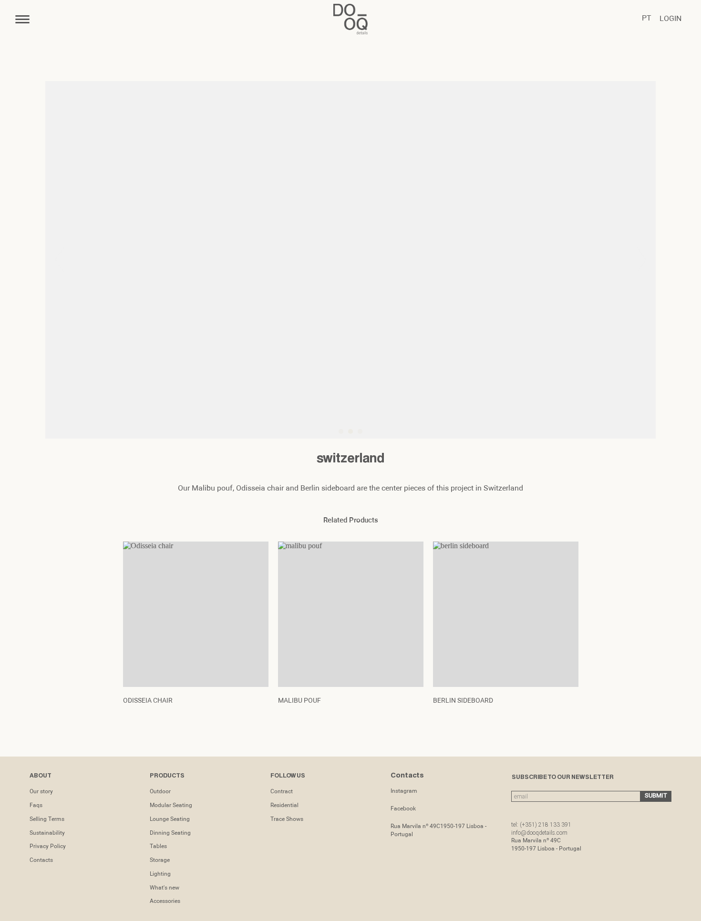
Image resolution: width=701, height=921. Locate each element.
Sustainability (47, 833)
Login (670, 19)
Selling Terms (47, 819)
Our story (41, 792)
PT (646, 18)
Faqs (36, 805)
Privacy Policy (48, 846)
